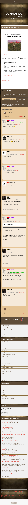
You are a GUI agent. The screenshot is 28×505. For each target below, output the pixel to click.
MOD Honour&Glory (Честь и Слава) (10, 440)
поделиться (17, 124)
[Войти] (26, 1)
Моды (4, 352)
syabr (8, 121)
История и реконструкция (8, 398)
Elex (3, 392)
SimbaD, (3, 475)
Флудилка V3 (5, 467)
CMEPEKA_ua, (5, 422)
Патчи (4, 348)
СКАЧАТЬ (4, 54)
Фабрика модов (5, 325)
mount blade (9, 94)
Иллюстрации (8, 75)
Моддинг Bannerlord (7, 327)
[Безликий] (4, 196)
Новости (5, 346)
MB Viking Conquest (6, 371)
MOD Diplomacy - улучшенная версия (10, 461)
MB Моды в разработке (7, 373)
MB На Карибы (5, 356)
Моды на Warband (15, 27)
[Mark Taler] (4, 136)
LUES (8, 153)
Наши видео (4, 396)
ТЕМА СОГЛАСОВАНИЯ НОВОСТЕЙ (10, 455)
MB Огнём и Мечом (6, 363)
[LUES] (4, 151)
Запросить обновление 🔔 (9, 99)
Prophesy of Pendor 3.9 (7, 448)
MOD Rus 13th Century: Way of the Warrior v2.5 (12, 421)
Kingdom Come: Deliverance (8, 390)
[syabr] (4, 269)
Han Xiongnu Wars (6, 380)
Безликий (9, 198)
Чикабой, (4, 449)
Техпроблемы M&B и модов (9, 354)
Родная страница (6, 80)
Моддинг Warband (7, 334)
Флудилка (4, 336)
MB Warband (4, 350)
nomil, (3, 437)
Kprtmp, (3, 428)
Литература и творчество (8, 400)
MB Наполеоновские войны (8, 367)
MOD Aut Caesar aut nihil (7, 427)
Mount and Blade (6, 27)
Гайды (3, 394)
